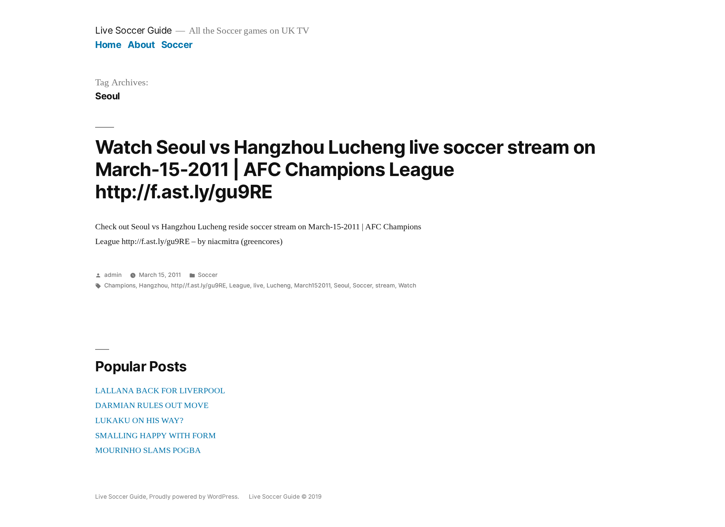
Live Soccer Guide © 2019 (285, 496)
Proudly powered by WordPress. (195, 496)
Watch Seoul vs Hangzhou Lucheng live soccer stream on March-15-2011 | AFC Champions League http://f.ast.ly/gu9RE (345, 169)
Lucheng (279, 285)
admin (113, 274)
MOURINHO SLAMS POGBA (148, 450)
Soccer (177, 44)
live (258, 285)
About (141, 44)
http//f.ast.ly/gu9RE (198, 285)
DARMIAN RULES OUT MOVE (151, 405)
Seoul (341, 285)
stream (385, 285)
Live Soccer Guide (133, 30)
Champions (120, 285)
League (239, 285)
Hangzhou (153, 285)
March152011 (312, 285)
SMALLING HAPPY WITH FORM (155, 435)
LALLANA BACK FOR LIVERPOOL (160, 390)
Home (108, 44)
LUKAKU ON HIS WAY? (139, 420)
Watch (407, 285)
